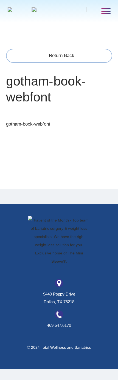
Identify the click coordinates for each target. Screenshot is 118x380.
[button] (106, 11)
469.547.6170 (59, 325)
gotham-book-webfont (28, 124)
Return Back (60, 55)
